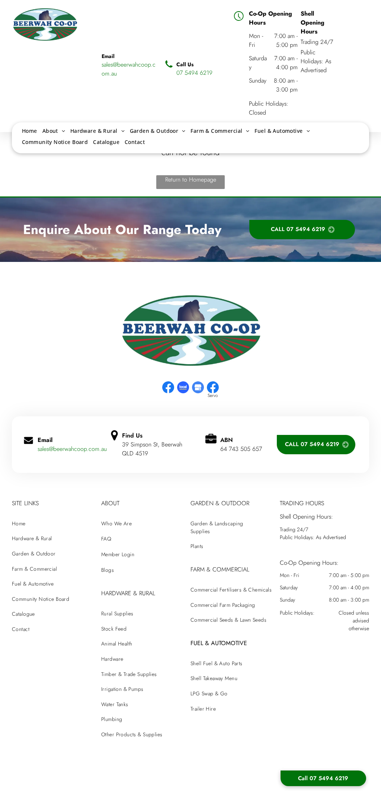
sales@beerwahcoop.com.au (72, 449)
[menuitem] (29, 131)
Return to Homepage (190, 179)
